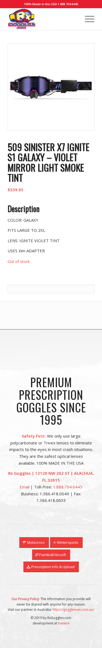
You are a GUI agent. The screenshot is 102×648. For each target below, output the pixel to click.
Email (24, 487)
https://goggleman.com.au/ (73, 609)
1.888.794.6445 (68, 4)
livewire (64, 623)
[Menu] (86, 19)
